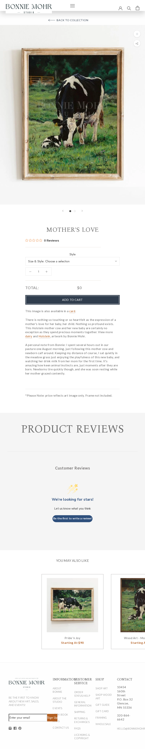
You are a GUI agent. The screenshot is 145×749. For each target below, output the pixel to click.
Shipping (79, 711)
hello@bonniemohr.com (125, 728)
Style (72, 254)
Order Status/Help (82, 694)
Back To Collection (72, 20)
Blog (56, 721)
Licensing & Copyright (82, 736)
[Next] (82, 211)
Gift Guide (103, 704)
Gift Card (102, 711)
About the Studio (60, 700)
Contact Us (61, 727)
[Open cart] (137, 8)
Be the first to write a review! (72, 518)
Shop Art (102, 688)
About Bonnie (57, 690)
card (72, 311)
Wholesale (103, 724)
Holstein (44, 336)
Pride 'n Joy (72, 638)
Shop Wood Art (104, 696)
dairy (28, 336)
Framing (101, 717)
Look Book (60, 714)
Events (57, 708)
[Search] (129, 8)
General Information (82, 704)
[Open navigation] (72, 5)
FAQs (77, 728)
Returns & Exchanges (82, 720)
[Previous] (62, 211)
